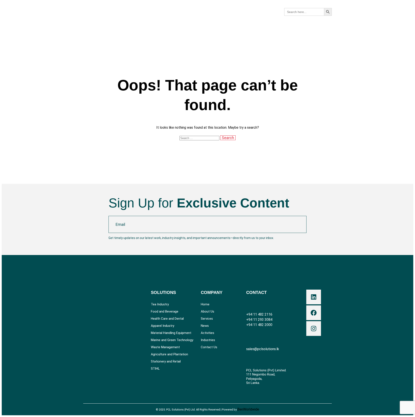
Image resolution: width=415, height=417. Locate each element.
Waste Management (165, 347)
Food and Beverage (164, 311)
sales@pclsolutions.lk (262, 349)
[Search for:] (199, 138)
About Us (207, 311)
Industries (208, 340)
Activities (207, 333)
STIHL (155, 368)
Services (207, 318)
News (205, 325)
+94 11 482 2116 (259, 314)
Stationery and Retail (166, 361)
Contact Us (209, 347)
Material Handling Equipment (171, 333)
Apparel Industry (162, 325)
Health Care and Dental (167, 318)
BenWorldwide (248, 409)
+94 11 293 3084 (259, 320)
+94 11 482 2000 (259, 325)
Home (205, 304)
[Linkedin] (313, 297)
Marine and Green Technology (172, 340)
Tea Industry (160, 304)
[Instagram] (313, 328)
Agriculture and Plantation (169, 354)
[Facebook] (313, 312)
